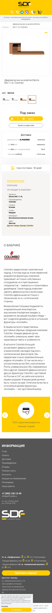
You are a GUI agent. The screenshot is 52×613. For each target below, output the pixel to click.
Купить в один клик (26, 125)
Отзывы (5, 467)
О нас (4, 451)
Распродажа (8, 482)
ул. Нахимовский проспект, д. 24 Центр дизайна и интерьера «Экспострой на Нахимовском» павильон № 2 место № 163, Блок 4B (14, 585)
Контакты (6, 474)
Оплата (5, 455)
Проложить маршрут (26, 573)
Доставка (6, 459)
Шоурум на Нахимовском (14, 478)
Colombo (12, 202)
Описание (12, 185)
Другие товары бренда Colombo (20, 226)
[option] (26, 50)
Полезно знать (9, 471)
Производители (9, 463)
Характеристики (15, 181)
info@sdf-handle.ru (9, 496)
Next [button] (47, 415)
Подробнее (4, 606)
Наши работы (8, 486)
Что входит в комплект (19, 190)
